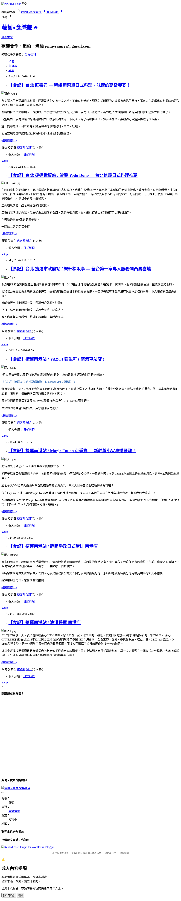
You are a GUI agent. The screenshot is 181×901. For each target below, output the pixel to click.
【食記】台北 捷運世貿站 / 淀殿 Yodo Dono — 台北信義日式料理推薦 (73, 175)
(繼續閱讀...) (9, 140)
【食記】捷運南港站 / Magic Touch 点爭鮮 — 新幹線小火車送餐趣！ (72, 450)
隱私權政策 (110, 853)
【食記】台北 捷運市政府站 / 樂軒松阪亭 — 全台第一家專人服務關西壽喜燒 (79, 269)
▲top (4, 160)
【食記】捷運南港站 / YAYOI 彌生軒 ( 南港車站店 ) (56, 359)
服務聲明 (124, 853)
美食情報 (30, 54)
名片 (11, 70)
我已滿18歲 (8, 895)
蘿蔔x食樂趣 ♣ (19, 27)
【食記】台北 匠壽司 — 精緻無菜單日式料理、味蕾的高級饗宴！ (69, 85)
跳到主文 (7, 37)
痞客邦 (21, 147)
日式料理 (29, 154)
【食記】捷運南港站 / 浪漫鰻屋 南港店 (44, 622)
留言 (29, 147)
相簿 (11, 61)
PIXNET (64, 853)
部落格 (12, 66)
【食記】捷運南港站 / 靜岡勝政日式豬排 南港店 (53, 546)
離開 (20, 895)
